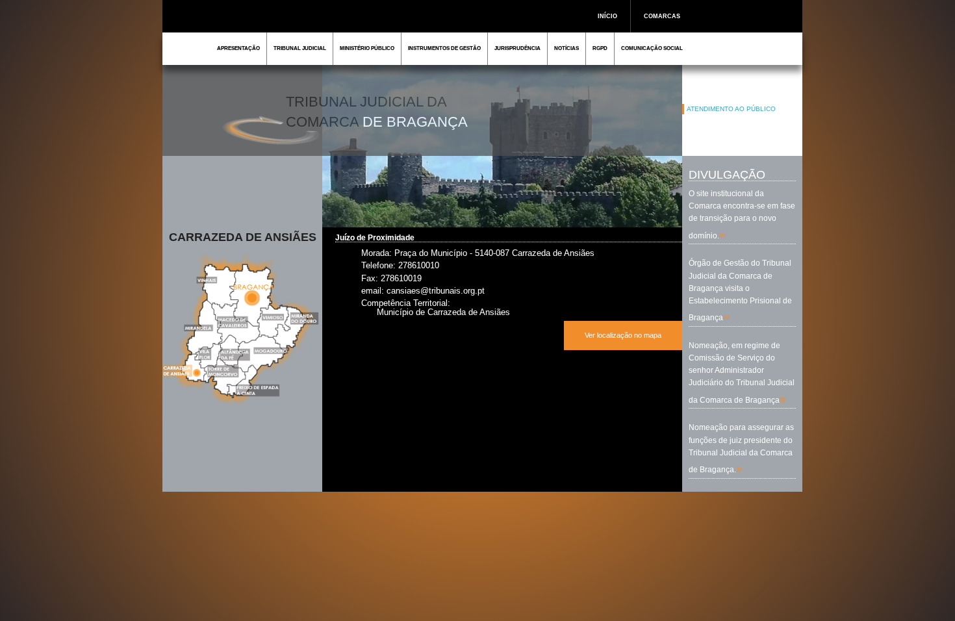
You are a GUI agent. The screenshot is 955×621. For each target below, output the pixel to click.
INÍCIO (607, 16)
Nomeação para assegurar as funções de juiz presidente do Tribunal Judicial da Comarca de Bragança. (741, 448)
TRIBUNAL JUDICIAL (300, 48)
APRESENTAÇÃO (238, 48)
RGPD (599, 48)
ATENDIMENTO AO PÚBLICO (731, 108)
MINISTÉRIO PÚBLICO (367, 48)
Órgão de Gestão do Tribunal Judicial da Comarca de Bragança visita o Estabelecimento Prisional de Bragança (740, 290)
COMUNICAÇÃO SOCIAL (652, 48)
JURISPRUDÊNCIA (517, 48)
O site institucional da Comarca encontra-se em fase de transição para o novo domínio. (742, 214)
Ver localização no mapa (623, 335)
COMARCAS (662, 16)
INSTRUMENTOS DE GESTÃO (444, 48)
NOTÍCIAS (566, 48)
